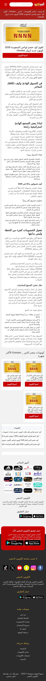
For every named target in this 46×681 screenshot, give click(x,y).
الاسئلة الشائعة (23, 618)
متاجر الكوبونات (30, 11)
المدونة (23, 659)
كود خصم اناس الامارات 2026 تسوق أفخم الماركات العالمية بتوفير (34, 378)
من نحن (23, 615)
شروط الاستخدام (23, 625)
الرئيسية (41, 11)
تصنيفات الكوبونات (23, 656)
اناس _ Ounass (15, 11)
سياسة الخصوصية (23, 622)
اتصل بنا (23, 629)
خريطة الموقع (23, 632)
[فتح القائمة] (5, 4)
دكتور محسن (11, 676)
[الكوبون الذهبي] (39, 4)
